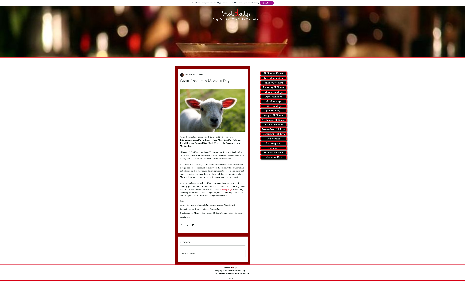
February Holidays (273, 87)
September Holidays (273, 120)
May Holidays (273, 101)
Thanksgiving (273, 143)
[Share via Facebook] (181, 225)
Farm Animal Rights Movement (229, 213)
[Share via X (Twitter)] (187, 225)
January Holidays (273, 82)
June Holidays (273, 106)
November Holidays (273, 129)
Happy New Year (273, 152)
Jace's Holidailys (273, 78)
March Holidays (274, 92)
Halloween (273, 138)
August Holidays (273, 115)
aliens (193, 205)
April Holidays (273, 96)
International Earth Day (190, 209)
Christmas (273, 148)
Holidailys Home (273, 73)
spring (183, 205)
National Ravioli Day (211, 209)
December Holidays (273, 134)
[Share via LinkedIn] (193, 225)
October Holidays (273, 124)
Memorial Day (273, 157)
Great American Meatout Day (192, 213)
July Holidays (273, 110)
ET (188, 205)
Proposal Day (203, 205)
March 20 (211, 213)
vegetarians (185, 217)
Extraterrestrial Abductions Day (224, 205)
